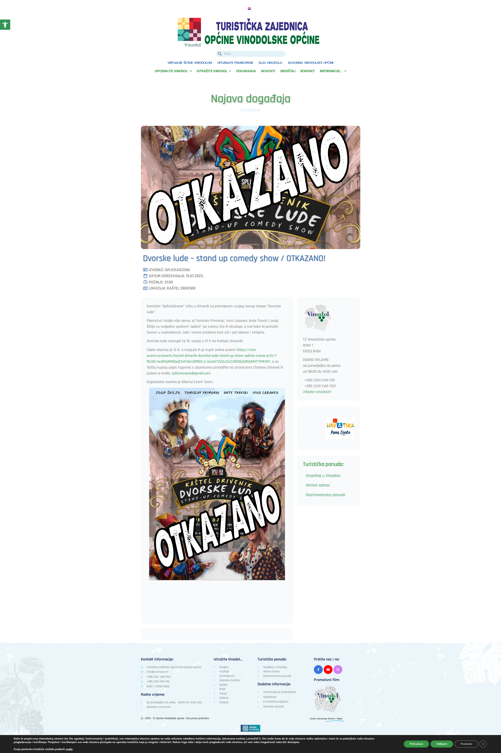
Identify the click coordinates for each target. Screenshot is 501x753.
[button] (327, 699)
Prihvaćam (416, 744)
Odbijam (441, 744)
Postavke (466, 744)
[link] (5, 25)
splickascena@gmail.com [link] (191, 373)
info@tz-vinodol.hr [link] (317, 391)
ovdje (69, 749)
